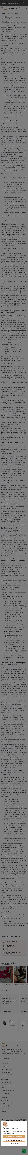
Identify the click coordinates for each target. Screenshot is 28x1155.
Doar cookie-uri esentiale (14, 1140)
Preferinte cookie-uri (14, 1143)
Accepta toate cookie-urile (14, 1136)
